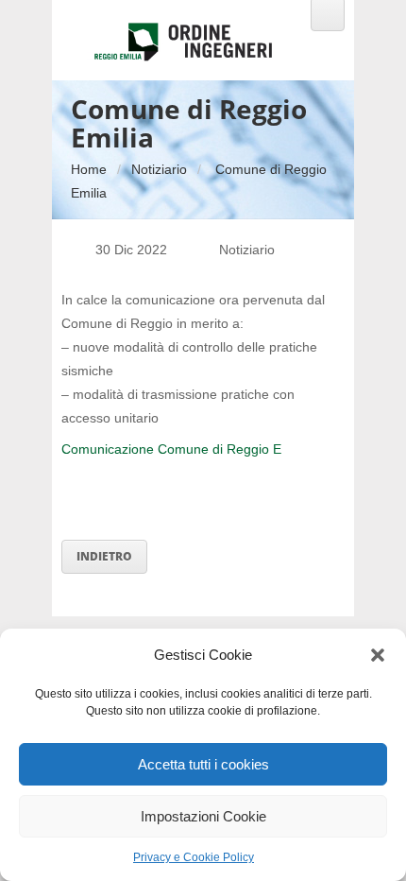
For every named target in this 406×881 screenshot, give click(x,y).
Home (89, 169)
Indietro (104, 556)
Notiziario (159, 169)
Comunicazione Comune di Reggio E (171, 449)
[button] (377, 655)
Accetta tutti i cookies (203, 764)
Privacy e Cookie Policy (193, 857)
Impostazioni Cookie (203, 816)
